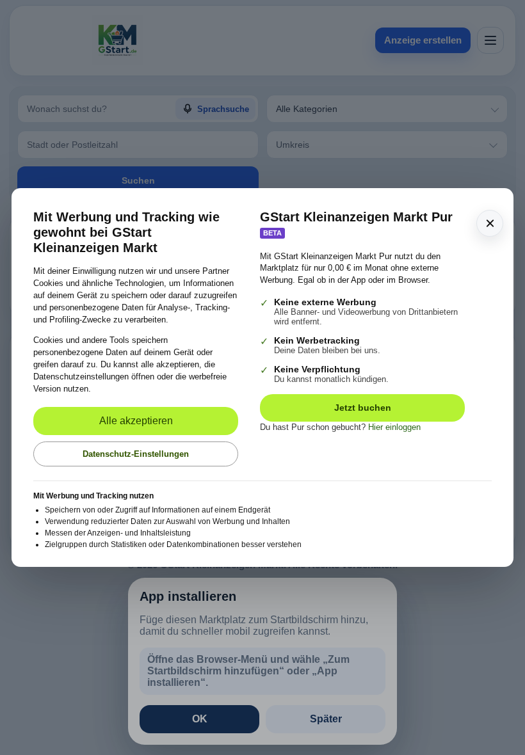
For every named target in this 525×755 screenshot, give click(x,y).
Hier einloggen (394, 427)
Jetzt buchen (362, 407)
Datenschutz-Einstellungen (136, 454)
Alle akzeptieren (136, 420)
